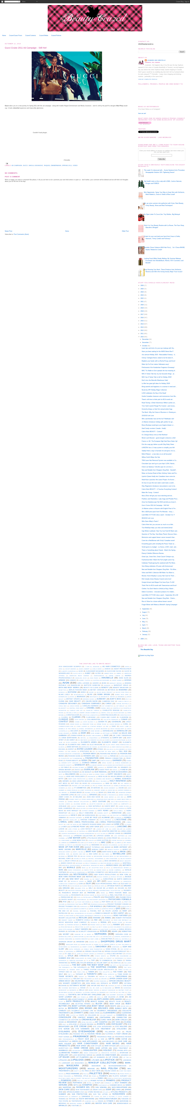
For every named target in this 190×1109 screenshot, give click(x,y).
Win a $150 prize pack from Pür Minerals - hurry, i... (158, 511)
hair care (122, 1041)
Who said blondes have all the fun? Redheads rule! (158, 419)
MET (113, 842)
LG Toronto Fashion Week (90, 824)
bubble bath (121, 1008)
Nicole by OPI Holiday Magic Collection (154, 390)
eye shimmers (83, 1029)
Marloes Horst (64, 851)
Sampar (95, 929)
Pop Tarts (106, 902)
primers (110, 1080)
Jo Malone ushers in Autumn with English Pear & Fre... (159, 508)
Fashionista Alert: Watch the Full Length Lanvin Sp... (158, 560)
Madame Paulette (82, 845)
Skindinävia (75, 946)
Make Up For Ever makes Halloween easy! (155, 364)
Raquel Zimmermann (52, 165)
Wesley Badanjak (108, 990)
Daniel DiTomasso (86, 728)
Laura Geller (117, 829)
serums (63, 1085)
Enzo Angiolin (117, 747)
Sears (115, 931)
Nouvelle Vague (77, 881)
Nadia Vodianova (74, 870)
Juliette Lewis (112, 804)
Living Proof (111, 838)
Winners (103, 992)
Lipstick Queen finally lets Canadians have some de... (159, 476)
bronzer (73, 1008)
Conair (124, 719)
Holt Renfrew (118, 781)
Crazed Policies (56, 35)
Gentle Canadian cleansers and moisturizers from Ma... (159, 396)
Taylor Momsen (86, 962)
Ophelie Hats (99, 886)
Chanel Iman (105, 708)
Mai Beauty (125, 845)
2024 (142, 292)
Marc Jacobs (65, 849)
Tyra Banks (87, 978)
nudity (76, 1071)
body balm (115, 1004)
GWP (94, 760)
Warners (72, 990)
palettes (96, 1073)
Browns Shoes (88, 699)
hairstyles (63, 1048)
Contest (63, 722)
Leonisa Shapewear (68, 833)
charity (78, 1013)
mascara (73, 1065)
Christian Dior (72, 715)
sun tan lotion (100, 1094)
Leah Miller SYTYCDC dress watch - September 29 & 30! (160, 595)
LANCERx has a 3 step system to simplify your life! (158, 447)
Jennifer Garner (125, 792)
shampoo (87, 1085)
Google (101, 767)
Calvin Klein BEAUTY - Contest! (152, 431)
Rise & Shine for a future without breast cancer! (157, 601)
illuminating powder (69, 1053)
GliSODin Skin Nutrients (114, 765)
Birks (83, 692)
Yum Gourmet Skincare (115, 994)
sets (75, 1085)
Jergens (93, 795)
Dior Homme (95, 733)
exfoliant (117, 1024)
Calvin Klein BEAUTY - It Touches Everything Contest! (159, 489)
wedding (62, 1103)
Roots (84, 924)
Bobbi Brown (104, 694)
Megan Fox (72, 856)
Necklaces (113, 872)
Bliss (90, 694)
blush (99, 1004)
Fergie (113, 756)
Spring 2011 (67, 165)
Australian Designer (101, 680)
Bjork (91, 692)
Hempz (91, 778)
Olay (88, 883)
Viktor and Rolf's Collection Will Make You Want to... (158, 572)
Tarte (73, 963)
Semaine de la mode (83, 934)
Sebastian (126, 931)
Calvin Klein (91, 701)
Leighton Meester (110, 831)
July (143, 615)
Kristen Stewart (88, 819)
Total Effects (108, 974)
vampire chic (90, 1101)
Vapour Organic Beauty (120, 981)
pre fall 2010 (82, 1080)
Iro (94, 785)
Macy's (69, 845)
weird (88, 1103)
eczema (127, 1022)
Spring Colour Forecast (115, 951)
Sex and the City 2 (93, 936)
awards (118, 999)
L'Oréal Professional (84, 822)
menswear (96, 1065)
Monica (117, 863)
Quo (118, 908)
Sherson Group (66, 941)
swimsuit (74, 1096)
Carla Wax (63, 706)
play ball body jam (66, 1078)
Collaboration (93, 719)
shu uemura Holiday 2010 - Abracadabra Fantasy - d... (159, 354)
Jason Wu (111, 790)
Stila (70, 956)
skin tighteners (83, 1089)
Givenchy (80, 765)
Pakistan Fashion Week (77, 890)
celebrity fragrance (107, 1010)
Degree (84, 731)
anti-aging (103, 999)
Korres (127, 817)
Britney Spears (73, 699)
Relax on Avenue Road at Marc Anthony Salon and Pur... (160, 473)
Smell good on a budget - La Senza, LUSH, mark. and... (159, 547)
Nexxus (89, 877)
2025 (142, 289)
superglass (63, 1096)
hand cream (81, 1048)
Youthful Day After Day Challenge (85, 994)
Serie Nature (79, 936)
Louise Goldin (116, 840)
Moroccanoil (112, 865)
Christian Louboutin (90, 715)
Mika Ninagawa (111, 858)
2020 (142, 305)
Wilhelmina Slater (66, 992)
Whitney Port (124, 990)
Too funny (118, 972)
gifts (111, 1039)
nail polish (109, 1068)
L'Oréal (63, 822)
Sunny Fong (91, 958)
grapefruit (64, 1041)
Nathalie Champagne (77, 872)
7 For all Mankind (92, 666)
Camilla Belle (123, 701)
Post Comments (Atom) (21, 234)
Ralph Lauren (112, 911)
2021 (142, 301)
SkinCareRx (63, 946)
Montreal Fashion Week (71, 865)
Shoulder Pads (72, 944)
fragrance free (104, 1036)
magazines (79, 1063)
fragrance (81, 1036)
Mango (108, 847)
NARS (61, 870)
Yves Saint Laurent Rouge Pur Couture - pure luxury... (159, 406)
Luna (82, 842)
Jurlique (62, 806)
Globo (128, 765)
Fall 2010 (123, 751)
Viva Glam (127, 985)
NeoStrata (64, 874)
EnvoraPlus (104, 747)
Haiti (60, 774)
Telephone (65, 965)
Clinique (63, 719)
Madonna (95, 845)
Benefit (105, 687)
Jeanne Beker (76, 792)
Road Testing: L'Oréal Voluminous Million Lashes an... (159, 403)
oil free (85, 1071)
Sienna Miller (85, 944)
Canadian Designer (68, 703)
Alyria (98, 673)
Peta (78, 897)
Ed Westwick (83, 740)
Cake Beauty (75, 701)
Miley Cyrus (70, 861)
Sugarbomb (124, 956)
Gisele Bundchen (122, 762)
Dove (106, 735)
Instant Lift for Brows (81, 785)
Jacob (121, 788)
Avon (65, 682)
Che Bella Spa (71, 712)
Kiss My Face (91, 817)
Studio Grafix (100, 956)
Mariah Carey (98, 849)
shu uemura (101, 1087)
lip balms (64, 1057)
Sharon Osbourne (65, 939)
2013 (142, 327)
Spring (79, 951)
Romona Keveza (73, 924)
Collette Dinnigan (111, 719)
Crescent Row (87, 724)
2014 (142, 324)
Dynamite (105, 737)
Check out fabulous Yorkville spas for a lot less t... (158, 467)
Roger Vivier (117, 922)
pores (101, 1078)
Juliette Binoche (96, 804)
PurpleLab (125, 906)
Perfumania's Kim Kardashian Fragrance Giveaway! (158, 367)
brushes (103, 1008)
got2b (124, 1039)
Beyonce (111, 690)
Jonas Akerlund (88, 799)
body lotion (79, 1006)
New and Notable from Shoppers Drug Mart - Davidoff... (159, 470)
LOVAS (108, 824)
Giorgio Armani (89, 763)
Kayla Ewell (118, 810)
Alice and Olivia (114, 671)
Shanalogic (107, 936)
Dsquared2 (93, 737)
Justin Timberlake (78, 806)
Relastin (107, 915)
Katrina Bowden (88, 810)
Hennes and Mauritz (104, 778)
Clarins (76, 717)
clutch (73, 1015)
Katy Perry (103, 810)
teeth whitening (86, 1099)
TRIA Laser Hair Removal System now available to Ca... (159, 460)
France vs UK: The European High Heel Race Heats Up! (159, 441)
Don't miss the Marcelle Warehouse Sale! (155, 380)
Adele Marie (97, 669)
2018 (142, 311)
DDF (107, 726)
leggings (125, 1055)
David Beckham (101, 728)
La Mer (64, 826)
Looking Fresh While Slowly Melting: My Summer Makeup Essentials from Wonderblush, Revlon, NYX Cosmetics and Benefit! (163, 261)
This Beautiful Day (147, 649)
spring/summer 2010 (75, 1092)
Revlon (83, 918)
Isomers (62, 788)
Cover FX (102, 722)
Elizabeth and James (77, 744)
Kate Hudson (120, 808)
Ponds (96, 902)
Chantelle (117, 708)
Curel (126, 724)
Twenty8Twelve (64, 978)
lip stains (113, 1057)
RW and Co (64, 911)
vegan (100, 1101)
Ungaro (104, 978)
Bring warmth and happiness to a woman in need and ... (159, 386)
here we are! (142, 113)
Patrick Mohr (89, 895)
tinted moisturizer (108, 1099)
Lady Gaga (94, 826)
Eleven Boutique (118, 740)
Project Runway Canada (118, 904)
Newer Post (8, 231)
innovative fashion (108, 1052)
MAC (103, 842)
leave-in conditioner (106, 1055)
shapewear (102, 1085)
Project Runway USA (68, 906)
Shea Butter (106, 939)
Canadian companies (91, 703)
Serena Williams (65, 936)
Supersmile (119, 958)
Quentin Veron (107, 908)
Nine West (74, 879)
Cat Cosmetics (107, 706)
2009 (142, 639)
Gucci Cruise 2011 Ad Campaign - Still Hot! (26, 48)
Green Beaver (65, 769)
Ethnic (100, 749)
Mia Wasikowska (123, 856)
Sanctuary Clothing (108, 929)
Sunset (109, 958)
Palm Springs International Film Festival (105, 890)
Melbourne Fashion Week (103, 856)
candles (62, 1010)
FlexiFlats (65, 758)
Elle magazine (96, 744)
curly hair (106, 1020)
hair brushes (108, 1041)
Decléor (74, 731)
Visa (118, 985)
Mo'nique (79, 863)
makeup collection (102, 1062)
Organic (127, 886)
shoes (128, 1085)
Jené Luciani (81, 794)
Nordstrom (108, 879)
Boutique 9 (94, 696)
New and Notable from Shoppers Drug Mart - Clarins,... (159, 598)
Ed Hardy (71, 740)
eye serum (64, 1029)
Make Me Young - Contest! (150, 492)
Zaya (99, 997)
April (143, 625)
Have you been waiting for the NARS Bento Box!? (157, 351)
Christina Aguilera (108, 715)
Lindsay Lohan (114, 833)
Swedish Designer (76, 960)
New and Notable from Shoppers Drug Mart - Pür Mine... (159, 569)
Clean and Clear (108, 717)
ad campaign (17, 165)
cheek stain (94, 1013)
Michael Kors (65, 858)
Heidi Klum (102, 776)
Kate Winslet (72, 810)
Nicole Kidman (102, 876)
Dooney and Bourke (93, 735)
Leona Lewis (126, 831)
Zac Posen (81, 997)
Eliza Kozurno (71, 742)
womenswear (122, 1103)
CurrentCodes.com (66, 726)
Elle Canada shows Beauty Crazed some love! (156, 579)
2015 (142, 321)
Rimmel (108, 918)
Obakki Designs (113, 881)
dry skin (116, 1022)
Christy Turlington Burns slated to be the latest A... (158, 358)
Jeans (100, 792)
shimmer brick (116, 1085)
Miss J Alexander (85, 861)
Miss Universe (111, 861)
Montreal (127, 863)
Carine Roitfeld (122, 703)
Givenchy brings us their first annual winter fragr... (157, 409)
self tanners (121, 1083)
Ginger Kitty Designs (70, 762)
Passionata (76, 895)
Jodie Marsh (109, 797)
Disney (115, 733)
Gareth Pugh (105, 760)
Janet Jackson (85, 790)
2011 (142, 333)
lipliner (95, 1060)
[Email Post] (6, 163)
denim (61, 1022)
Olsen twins (87, 886)
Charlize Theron (92, 710)
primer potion (96, 1080)
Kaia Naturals (95, 806)
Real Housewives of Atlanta (82, 913)
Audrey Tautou (84, 680)
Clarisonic (91, 717)
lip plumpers (82, 1057)
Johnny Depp (74, 799)
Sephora (100, 934)
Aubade (72, 680)
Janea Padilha (72, 790)
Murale (71, 867)
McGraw (62, 856)
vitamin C (110, 1101)
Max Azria (93, 854)
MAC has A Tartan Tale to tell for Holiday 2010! (157, 377)
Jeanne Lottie (90, 792)
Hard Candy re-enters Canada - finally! (154, 428)
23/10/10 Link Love (148, 415)
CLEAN (61, 701)
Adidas (108, 669)
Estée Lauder (85, 749)
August (144, 612)
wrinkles (63, 1105)
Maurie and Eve (79, 854)
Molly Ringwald (91, 863)
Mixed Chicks (67, 863)
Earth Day (117, 738)
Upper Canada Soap (119, 978)
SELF (94, 927)
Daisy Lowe (124, 726)
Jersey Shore (124, 794)
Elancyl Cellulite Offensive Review (153, 553)
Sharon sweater (81, 939)
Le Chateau (81, 831)
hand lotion (101, 1048)
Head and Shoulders (75, 776)
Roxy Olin (106, 924)
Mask (123, 852)
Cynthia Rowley (96, 726)
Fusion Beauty (72, 760)
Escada (62, 749)
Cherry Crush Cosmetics (88, 712)
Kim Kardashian (88, 815)
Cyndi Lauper (82, 726)
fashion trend (94, 1034)
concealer (65, 1017)
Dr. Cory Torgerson (122, 735)
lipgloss (77, 1059)
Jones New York (123, 799)
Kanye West (110, 806)
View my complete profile (147, 79)
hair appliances (90, 1041)
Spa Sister (125, 949)
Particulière (64, 895)
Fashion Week (89, 753)
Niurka (86, 879)
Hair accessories (119, 772)
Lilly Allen (101, 833)
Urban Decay (65, 981)
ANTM (127, 666)
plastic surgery (120, 1076)
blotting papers (83, 1003)
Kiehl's (74, 815)
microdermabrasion (117, 1065)
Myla (108, 867)
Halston (83, 774)
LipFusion (66, 835)
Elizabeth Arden (89, 742)
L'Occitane (121, 820)
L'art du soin (71, 824)
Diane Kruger (64, 733)
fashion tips (78, 1034)
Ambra (119, 673)
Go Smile (65, 767)
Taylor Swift (102, 962)
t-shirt (96, 1096)
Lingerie (127, 833)
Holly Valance (101, 781)
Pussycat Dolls (65, 908)
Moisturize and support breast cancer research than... (159, 537)
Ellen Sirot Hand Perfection (117, 744)
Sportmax (69, 951)
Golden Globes (78, 767)
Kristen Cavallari (70, 819)
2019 (142, 308)
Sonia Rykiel (111, 949)
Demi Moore (95, 731)
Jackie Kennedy (109, 788)
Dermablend (108, 731)
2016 (142, 317)
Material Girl (64, 854)
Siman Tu (97, 944)
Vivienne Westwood (69, 988)
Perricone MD (67, 897)
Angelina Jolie (81, 678)
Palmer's (127, 890)
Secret (66, 934)
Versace (104, 983)
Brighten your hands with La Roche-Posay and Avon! (158, 361)
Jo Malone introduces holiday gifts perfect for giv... (158, 422)
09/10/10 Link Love (148, 518)
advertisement (78, 999)
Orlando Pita (80, 888)
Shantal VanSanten (121, 936)
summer (62, 1094)
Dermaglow (122, 731)
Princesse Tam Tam (74, 904)
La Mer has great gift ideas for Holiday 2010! (156, 383)
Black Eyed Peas (122, 692)
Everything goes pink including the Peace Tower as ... (159, 544)
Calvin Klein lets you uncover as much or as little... (158, 524)
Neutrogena (80, 874)
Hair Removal (100, 772)
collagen (92, 1015)
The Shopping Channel (104, 967)
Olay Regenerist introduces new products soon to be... (159, 486)
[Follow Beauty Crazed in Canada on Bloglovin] (144, 124)
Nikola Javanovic (36, 165)
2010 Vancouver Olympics (70, 666)
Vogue (83, 988)
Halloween (70, 774)
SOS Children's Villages (119, 927)
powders (66, 1080)
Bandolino (75, 685)
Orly (91, 888)
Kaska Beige (93, 808)
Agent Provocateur (122, 669)
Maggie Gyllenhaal (110, 845)
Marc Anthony (120, 847)
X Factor (112, 992)
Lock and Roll (125, 838)
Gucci (25, 165)
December (145, 339)
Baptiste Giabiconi (92, 685)
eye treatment (103, 1029)
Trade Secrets (66, 976)
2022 (142, 298)
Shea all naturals (122, 939)
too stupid (63, 1101)
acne (121, 997)
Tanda (119, 960)
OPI (98, 881)
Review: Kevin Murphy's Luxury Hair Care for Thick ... (159, 576)
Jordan (61, 801)
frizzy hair (83, 1039)
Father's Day (89, 756)
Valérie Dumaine (100, 981)
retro (89, 1082)
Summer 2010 (64, 958)
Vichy (115, 983)
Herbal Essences (123, 779)
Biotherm (72, 692)
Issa (69, 788)
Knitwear (117, 817)
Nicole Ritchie (116, 876)
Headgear (91, 776)
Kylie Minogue (105, 819)
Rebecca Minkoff (102, 913)
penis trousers (65, 1076)
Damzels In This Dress (67, 728)
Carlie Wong (74, 706)
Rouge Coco (95, 924)
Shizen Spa (93, 941)
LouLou (91, 840)
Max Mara (105, 854)
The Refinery (124, 965)
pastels (113, 1073)
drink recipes (87, 1022)
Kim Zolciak (114, 815)
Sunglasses (79, 958)
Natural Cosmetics (96, 872)
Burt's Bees (115, 699)
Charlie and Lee (76, 710)
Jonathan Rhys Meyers (105, 799)
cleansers (109, 1013)
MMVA (119, 842)
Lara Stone (72, 829)
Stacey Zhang (89, 953)
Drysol (83, 737)
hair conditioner (87, 1043)
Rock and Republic (121, 920)
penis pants (124, 1073)
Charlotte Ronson (111, 710)
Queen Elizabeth (79, 908)
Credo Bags (74, 724)
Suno (101, 958)
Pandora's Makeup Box (72, 892)
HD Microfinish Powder (69, 772)
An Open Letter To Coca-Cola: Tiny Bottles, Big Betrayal (162, 214)
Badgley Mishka (116, 683)
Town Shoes (123, 974)
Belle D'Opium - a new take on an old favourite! (157, 454)
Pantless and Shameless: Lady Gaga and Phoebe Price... (160, 499)
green (75, 1041)
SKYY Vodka (103, 927)
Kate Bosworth (106, 808)
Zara (91, 997)
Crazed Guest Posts (15, 35)
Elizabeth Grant (110, 742)
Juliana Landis (64, 804)
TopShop (79, 974)
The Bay (76, 965)
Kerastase (117, 813)
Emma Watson (72, 747)
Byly (127, 699)
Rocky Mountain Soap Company (73, 922)
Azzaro (96, 683)
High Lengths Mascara (82, 781)
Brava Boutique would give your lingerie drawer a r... (158, 425)
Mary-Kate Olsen (109, 851)
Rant (125, 911)
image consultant (91, 1052)
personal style (81, 1076)
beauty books (97, 1001)
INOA (115, 783)
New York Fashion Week (70, 877)
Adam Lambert (84, 669)
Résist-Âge (79, 927)
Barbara (107, 685)
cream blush (89, 1020)
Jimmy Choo (64, 797)
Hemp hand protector (76, 778)
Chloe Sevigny (118, 712)
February (145, 631)
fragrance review (123, 1036)
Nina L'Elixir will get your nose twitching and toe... (157, 495)
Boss (72, 696)
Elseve (61, 747)
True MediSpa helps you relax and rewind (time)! (157, 527)
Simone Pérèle (109, 944)
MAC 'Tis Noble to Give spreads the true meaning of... (159, 370)
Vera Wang (91, 983)
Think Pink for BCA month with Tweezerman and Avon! (159, 585)
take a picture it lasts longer (116, 1096)
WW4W (117, 988)
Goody (90, 767)
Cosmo (77, 721)
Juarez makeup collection (78, 801)
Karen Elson (124, 806)
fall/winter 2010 (113, 1031)
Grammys (125, 767)
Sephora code (121, 934)
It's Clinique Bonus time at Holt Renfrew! (154, 435)
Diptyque (106, 733)
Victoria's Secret (78, 985)
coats (81, 1015)
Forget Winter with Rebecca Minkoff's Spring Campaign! (159, 604)
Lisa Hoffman (119, 835)
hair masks (113, 1043)
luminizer (66, 1063)
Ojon (81, 883)
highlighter (90, 1050)
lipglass (63, 1060)
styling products (119, 1092)
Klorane (106, 817)
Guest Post (104, 769)
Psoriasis (83, 906)
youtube (75, 1105)
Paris (103, 892)
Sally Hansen (81, 929)
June (144, 618)
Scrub (103, 931)
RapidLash (63, 913)
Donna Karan (77, 735)
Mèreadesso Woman (121, 867)
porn (109, 1078)
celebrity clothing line (82, 1010)
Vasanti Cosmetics (72, 983)
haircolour (124, 1046)
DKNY (114, 726)
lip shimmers (99, 1057)
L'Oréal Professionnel (110, 822)
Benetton (62, 690)
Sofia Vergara (74, 949)
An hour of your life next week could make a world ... (158, 483)
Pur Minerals (96, 906)
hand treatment (120, 1048)
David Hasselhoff (117, 728)
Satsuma (71, 931)
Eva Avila (110, 749)
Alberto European (68, 671)
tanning (62, 1098)
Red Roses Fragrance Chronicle (88, 915)
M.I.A (97, 842)
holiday (107, 1050)
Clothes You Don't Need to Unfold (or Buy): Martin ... (158, 588)
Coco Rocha (79, 719)
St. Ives (68, 953)
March (144, 628)
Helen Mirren (117, 776)
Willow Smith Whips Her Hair (151, 457)
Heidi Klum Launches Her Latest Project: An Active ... (159, 479)
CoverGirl (116, 722)
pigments (103, 1076)
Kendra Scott (102, 813)
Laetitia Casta (109, 826)
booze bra (125, 1006)
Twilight (76, 978)
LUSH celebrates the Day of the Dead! (154, 393)
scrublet (107, 1082)
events (101, 1024)
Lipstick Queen (103, 835)
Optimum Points (114, 886)
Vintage (111, 985)
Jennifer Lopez (67, 794)
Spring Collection (93, 951)
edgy (64, 1024)
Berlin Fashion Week (78, 690)
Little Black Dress (95, 838)
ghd (102, 1039)
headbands (76, 1050)
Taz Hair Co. (116, 962)
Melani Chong (85, 856)
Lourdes (128, 840)
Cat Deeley (120, 706)
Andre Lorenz (114, 675)
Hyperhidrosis (96, 783)
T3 (87, 960)
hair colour (65, 1043)
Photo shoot (67, 899)
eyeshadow (87, 1031)
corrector (122, 1017)
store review (94, 1092)
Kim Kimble (103, 815)
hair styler (96, 1046)
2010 (142, 337)
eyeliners (64, 1032)
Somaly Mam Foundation (93, 949)
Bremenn (121, 696)
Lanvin (61, 829)
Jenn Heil (111, 792)
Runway (116, 924)
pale (85, 1073)
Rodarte (94, 922)
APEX (60, 669)
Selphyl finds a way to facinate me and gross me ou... (159, 451)
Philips (97, 897)
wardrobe (124, 1101)
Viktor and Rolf (98, 985)
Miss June (98, 861)
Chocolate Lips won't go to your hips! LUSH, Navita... (159, 463)
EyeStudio (84, 751)
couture (75, 1019)
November (145, 342)
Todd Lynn (81, 972)
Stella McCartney (115, 953)
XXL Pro (122, 992)
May (143, 622)
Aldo (81, 671)
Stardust (100, 953)
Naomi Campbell (115, 870)
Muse (84, 867)
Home (4, 35)
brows (88, 1008)
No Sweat (96, 879)
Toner (91, 972)
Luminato (73, 842)
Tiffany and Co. (65, 972)
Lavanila (70, 831)
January (145, 634)
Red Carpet (118, 913)
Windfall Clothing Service (86, 992)
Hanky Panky (100, 774)
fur (95, 1039)
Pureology (112, 906)
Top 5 (70, 974)
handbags (63, 1050)
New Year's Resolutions (105, 874)
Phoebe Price (125, 897)
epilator (73, 1024)
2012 (142, 330)
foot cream (122, 1034)
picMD (94, 1076)
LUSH (116, 824)
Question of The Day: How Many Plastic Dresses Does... (160, 534)
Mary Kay (91, 852)
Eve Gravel (72, 751)
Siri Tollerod (123, 944)
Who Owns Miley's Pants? (150, 521)
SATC (88, 927)
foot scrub (64, 1036)
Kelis (73, 813)
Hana (90, 774)
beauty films (115, 1001)
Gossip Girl (112, 767)
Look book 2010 (78, 840)
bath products (75, 1001)
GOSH (84, 760)
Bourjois (81, 696)
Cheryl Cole (106, 712)
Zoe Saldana (109, 997)
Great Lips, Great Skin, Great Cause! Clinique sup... (158, 556)
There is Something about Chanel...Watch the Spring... (159, 550)
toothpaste (77, 1101)
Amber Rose (108, 673)
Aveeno (127, 680)
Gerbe (129, 760)
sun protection (79, 1094)
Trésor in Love (105, 976)
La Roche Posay (78, 826)
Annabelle (107, 678)
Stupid (113, 956)
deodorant (72, 1022)
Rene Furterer (121, 915)
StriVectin (84, 956)
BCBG (104, 683)
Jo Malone (77, 797)
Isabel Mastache (104, 785)
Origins (66, 888)
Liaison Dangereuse (86, 833)
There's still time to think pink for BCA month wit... (158, 399)
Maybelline (119, 854)
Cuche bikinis (115, 724)
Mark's (125, 849)
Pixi (65, 902)
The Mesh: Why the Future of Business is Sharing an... (159, 412)
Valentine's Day (82, 981)
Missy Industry (125, 861)
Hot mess (63, 783)
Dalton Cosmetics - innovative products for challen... (158, 592)
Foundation (92, 758)
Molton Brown (106, 863)
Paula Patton (102, 895)
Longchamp (65, 840)
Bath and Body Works (69, 687)
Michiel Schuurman (96, 858)
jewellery (64, 1055)
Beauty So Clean (91, 687)
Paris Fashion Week (118, 892)
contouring (105, 1017)
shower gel (83, 1087)
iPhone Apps (122, 1050)
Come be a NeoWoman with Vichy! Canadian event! (158, 540)
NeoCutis (125, 872)
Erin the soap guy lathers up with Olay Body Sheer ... (159, 444)
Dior (83, 733)
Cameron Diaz (108, 701)
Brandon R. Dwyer (108, 696)
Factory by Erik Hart (107, 751)
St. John (77, 953)
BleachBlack (79, 694)
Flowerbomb (77, 758)
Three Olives (123, 969)
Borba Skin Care (122, 694)
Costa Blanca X (89, 721)
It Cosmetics (80, 788)
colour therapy (106, 1015)
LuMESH (64, 842)
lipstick (109, 1059)
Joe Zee (120, 797)
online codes (110, 1071)
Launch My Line (102, 829)
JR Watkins (95, 788)
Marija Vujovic (113, 849)
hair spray (81, 1046)
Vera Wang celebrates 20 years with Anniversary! (157, 566)
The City (113, 965)
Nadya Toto (88, 870)
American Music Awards (79, 675)
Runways (128, 924)
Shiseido (80, 942)
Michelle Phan (79, 858)
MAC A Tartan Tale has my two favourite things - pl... (158, 374)
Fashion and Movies (108, 753)
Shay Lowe (94, 939)
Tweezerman (121, 976)
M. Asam (89, 842)
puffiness (77, 1083)
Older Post (125, 231)
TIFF (93, 960)
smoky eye (97, 1089)
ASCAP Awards (70, 669)
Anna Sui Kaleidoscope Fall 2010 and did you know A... (159, 502)
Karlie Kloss (81, 808)
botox (61, 1008)
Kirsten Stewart (75, 817)
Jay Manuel (63, 792)
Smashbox (101, 947)
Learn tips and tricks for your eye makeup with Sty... (158, 348)
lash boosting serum (82, 1055)
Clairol (64, 717)
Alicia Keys (77, 673)
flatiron (109, 1034)
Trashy (81, 976)
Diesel (75, 733)
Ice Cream (125, 783)
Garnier (117, 760)
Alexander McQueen (95, 671)
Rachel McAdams (79, 911)
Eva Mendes (120, 749)
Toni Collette (104, 972)
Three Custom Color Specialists (99, 969)
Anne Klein (124, 678)
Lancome (122, 826)
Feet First (103, 756)
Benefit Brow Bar (121, 687)
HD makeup (86, 772)
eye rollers (121, 1026)
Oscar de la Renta (105, 888)
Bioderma (123, 690)
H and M (124, 769)
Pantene (91, 893)
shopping (67, 1087)
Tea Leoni (127, 962)
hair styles (110, 1046)
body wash (98, 1006)
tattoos (72, 1098)
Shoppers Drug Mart (116, 941)
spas (118, 1089)
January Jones (99, 790)
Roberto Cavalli (83, 920)
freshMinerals (68, 1039)
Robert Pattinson (123, 918)
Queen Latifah (94, 908)
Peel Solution (116, 895)
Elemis (107, 740)
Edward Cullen (96, 740)
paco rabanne (72, 1073)
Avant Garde (117, 680)
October (145, 346)
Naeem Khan (101, 870)
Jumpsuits (125, 804)
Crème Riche (101, 724)
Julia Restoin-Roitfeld (120, 801)
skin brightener (119, 1087)
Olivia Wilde (74, 886)
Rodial (104, 922)
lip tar (126, 1057)
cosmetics (63, 1019)
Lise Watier (74, 838)
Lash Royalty (86, 829)
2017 (142, 314)
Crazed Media (43, 35)
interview (124, 1052)
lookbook (127, 1060)
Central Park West (76, 708)
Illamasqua (64, 785)
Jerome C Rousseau (108, 794)
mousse (91, 1068)
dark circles (121, 1020)
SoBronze (115, 946)
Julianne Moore (80, 804)
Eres (127, 747)
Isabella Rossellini (121, 785)
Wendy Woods (94, 990)
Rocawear (106, 920)
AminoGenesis (99, 675)
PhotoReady (81, 899)
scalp (97, 1082)
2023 (142, 295)
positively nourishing (122, 1078)
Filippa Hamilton (125, 756)
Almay (88, 673)
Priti (86, 904)
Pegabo (128, 895)
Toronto (92, 974)
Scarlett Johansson (88, 931)
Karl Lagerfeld (66, 808)
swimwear (86, 1096)
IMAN (107, 783)
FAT (94, 751)
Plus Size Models (84, 902)
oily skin (96, 1071)
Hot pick (75, 783)
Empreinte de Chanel (89, 747)
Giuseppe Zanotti (65, 765)
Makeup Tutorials (92, 847)
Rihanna (97, 918)
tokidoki (125, 1098)
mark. (128, 1063)
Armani (62, 680)
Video (75, 165)
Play (72, 902)
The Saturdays (80, 967)
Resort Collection (67, 918)
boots (113, 1006)
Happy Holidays (115, 774)
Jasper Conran (123, 790)
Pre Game (117, 902)
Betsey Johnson (97, 690)
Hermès (65, 781)
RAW (127, 908)
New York (124, 874)
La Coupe (127, 824)
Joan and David (93, 797)
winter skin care (103, 1103)
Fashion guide (74, 756)
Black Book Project (105, 692)
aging (90, 999)
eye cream (80, 1026)
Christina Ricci (125, 715)
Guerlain (89, 769)
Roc (96, 920)
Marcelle (81, 849)
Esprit (71, 749)
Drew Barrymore (69, 737)
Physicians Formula (120, 899)
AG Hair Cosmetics (111, 666)
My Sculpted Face (96, 867)
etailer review (86, 1024)
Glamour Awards (96, 765)
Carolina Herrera (91, 706)
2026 (142, 285)
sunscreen (118, 1094)
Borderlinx (63, 696)
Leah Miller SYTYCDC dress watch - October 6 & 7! (158, 515)
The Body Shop (95, 965)
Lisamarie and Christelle (156, 60)
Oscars (121, 888)
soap (108, 1089)
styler (105, 1092)
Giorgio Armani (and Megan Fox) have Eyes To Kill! (158, 582)
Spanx (61, 951)
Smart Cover (87, 946)
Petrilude (87, 897)
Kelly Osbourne (86, 813)
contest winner (86, 1017)
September (146, 609)
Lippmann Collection (83, 835)
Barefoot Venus (121, 685)
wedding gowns (76, 1103)
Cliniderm (124, 717)
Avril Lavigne (83, 683)
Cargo (108, 703)
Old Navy (125, 883)
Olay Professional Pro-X (107, 883)
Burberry (101, 699)
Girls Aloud (107, 762)
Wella (81, 990)
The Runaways (64, 967)
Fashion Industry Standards (69, 753)
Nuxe (89, 881)
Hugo (84, 783)
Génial (115, 769)
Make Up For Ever (69, 847)
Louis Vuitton (102, 840)
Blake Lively (64, 694)
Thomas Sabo (74, 969)
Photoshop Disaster (97, 899)
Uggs (96, 978)
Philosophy (110, 897)
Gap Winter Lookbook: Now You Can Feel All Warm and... (160, 531)
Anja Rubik (94, 678)
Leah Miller (93, 831)
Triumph (91, 976)
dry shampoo (101, 1022)
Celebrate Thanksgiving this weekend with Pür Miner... (159, 563)
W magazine (107, 988)
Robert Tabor (67, 920)
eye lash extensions (102, 1026)
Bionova (62, 692)
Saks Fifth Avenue (65, 929)
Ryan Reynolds (66, 927)
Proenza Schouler (98, 904)
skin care (64, 1089)
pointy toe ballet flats (85, 1078)
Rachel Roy (95, 911)
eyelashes (122, 1029)
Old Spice (63, 886)
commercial (121, 1015)
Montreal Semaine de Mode (93, 865)
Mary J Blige (78, 851)
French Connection (114, 758)
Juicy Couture (99, 801)
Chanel (91, 708)
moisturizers (68, 1068)
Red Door (69, 915)
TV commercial (106, 960)
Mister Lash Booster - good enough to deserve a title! (159, 438)
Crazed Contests (30, 35)
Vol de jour (94, 988)
